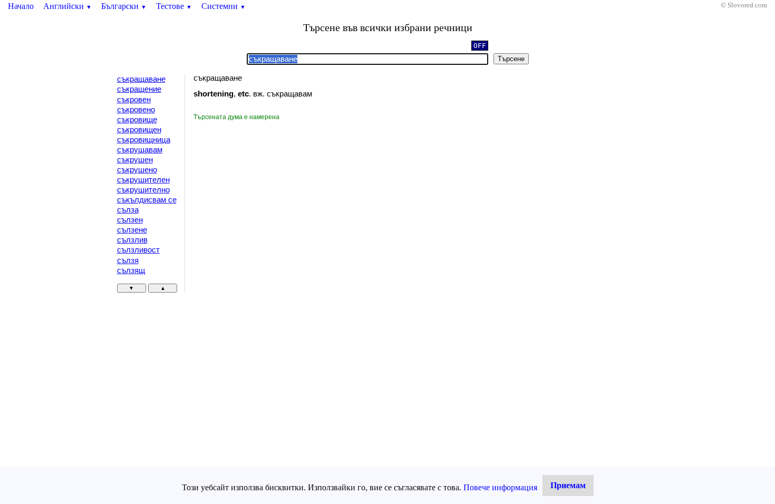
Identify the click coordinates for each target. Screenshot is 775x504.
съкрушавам (139, 150)
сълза (128, 210)
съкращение (139, 89)
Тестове (174, 6)
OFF (479, 46)
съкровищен (139, 129)
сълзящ (131, 270)
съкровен (134, 99)
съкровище (137, 119)
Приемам (568, 485)
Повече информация (500, 487)
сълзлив (132, 240)
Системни (223, 6)
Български (124, 6)
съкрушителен (143, 180)
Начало (21, 6)
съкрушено (137, 170)
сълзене (132, 230)
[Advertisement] (282, 200)
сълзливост (138, 250)
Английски (67, 6)
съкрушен (135, 160)
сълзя (128, 260)
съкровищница (143, 139)
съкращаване (141, 79)
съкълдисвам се (147, 200)
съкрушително (143, 190)
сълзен (130, 220)
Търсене (511, 59)
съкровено (136, 109)
